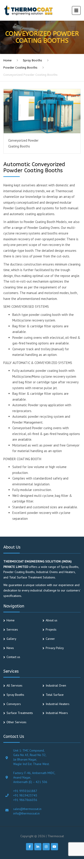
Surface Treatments (19, 713)
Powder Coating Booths (20, 67)
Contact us (13, 657)
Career (50, 639)
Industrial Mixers (57, 713)
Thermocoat (55, 836)
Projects (51, 629)
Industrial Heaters (57, 704)
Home (7, 60)
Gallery (11, 639)
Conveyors (13, 704)
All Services (14, 685)
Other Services (16, 722)
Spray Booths (32, 60)
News (10, 648)
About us (51, 620)
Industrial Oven (56, 685)
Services (12, 629)
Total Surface (55, 695)
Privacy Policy (55, 648)
